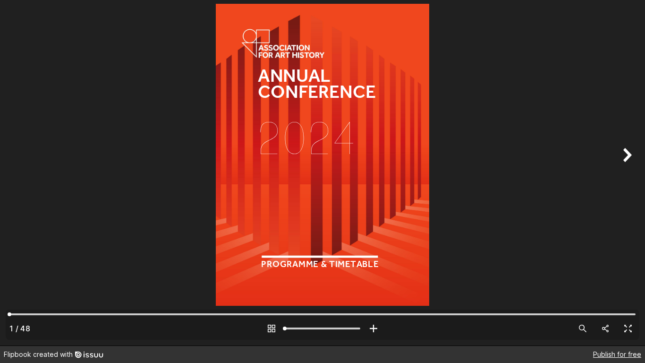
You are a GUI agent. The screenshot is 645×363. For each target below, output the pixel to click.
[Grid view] (271, 328)
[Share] (605, 328)
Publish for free (617, 354)
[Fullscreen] (628, 328)
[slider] (322, 328)
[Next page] (626, 173)
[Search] (582, 328)
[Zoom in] (373, 328)
